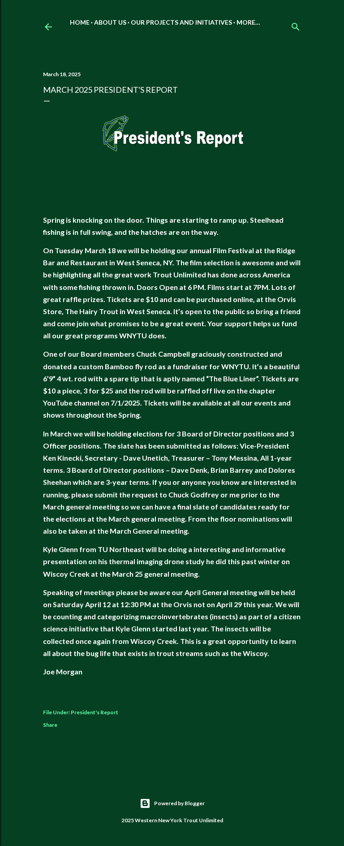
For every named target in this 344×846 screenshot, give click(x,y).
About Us (110, 22)
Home (80, 22)
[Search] (295, 25)
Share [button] (50, 724)
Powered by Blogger (179, 803)
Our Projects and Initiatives (181, 22)
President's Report (94, 712)
